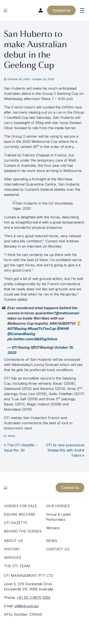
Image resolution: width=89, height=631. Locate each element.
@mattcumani (67, 313)
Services (12, 557)
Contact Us (70, 487)
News (11, 435)
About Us (13, 541)
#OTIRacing (16, 328)
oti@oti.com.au (26, 606)
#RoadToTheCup (41, 328)
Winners (53, 528)
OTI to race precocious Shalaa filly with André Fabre (65, 450)
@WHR (63, 328)
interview (34, 246)
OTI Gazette (15, 523)
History (12, 549)
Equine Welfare (19, 514)
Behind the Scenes (22, 531)
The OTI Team (17, 566)
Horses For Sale (20, 506)
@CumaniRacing (21, 334)
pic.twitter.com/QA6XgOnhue (32, 339)
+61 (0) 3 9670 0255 (33, 597)
